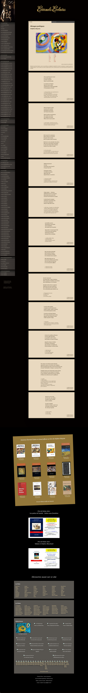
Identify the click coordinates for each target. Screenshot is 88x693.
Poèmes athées (4, 189)
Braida (35, 587)
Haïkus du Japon (4, 174)
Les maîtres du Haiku (5, 176)
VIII (55, 56)
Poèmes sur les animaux (5, 236)
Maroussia (3, 141)
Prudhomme (45, 594)
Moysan (44, 592)
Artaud (35, 586)
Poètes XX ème (27, 614)
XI (54, 60)
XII (55, 61)
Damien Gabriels (4, 147)
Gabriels (62, 588)
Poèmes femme (55, 609)
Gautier (26, 590)
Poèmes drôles (27, 609)
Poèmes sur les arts (5, 238)
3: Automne (36, 605)
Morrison (35, 592)
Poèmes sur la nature (5, 225)
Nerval (62, 592)
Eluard (44, 588)
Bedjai (16, 587)
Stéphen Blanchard (5, 136)
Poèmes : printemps (4, 187)
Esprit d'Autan (3, 273)
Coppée (16, 588)
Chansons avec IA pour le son (6, 52)
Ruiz (34, 595)
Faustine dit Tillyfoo (5, 263)
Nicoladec (17, 594)
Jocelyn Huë (3, 261)
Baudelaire (54, 586)
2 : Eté (26, 605)
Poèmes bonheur (28, 608)
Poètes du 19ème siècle (5, 251)
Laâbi (26, 591)
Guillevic (53, 590)
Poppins (26, 594)
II (49, 56)
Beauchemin (63, 586)
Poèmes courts (4, 196)
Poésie (30, 22)
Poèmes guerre (18, 610)
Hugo (62, 590)
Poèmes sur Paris (4, 244)
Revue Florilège (4, 255)
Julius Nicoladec (4, 130)
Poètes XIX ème (18, 614)
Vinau (35, 596)
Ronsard (26, 595)
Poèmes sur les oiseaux (5, 242)
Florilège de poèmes (5, 25)
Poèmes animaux (46, 606)
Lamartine (45, 591)
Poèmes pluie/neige (28, 612)
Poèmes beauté (18, 608)
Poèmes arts (54, 606)
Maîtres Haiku (27, 606)
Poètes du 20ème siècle (5, 253)
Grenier (44, 590)
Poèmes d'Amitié (4, 198)
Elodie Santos (3, 152)
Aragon (26, 586)
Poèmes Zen (3, 249)
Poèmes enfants (4, 203)
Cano (44, 587)
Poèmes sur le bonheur (5, 231)
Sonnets (44, 614)
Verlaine (17, 596)
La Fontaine (36, 591)
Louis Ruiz (3, 132)
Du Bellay (35, 588)
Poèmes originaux (4, 211)
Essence (2, 156)
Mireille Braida (4, 138)
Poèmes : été (3, 183)
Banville (44, 586)
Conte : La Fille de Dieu (5, 45)
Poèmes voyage (55, 613)
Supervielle (63, 595)
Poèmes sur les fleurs (5, 240)
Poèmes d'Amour (18, 609)
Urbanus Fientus (4, 268)
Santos (44, 595)
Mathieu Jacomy (4, 55)
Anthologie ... (54, 605)
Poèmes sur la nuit (4, 227)
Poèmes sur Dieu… (4, 214)
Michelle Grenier (4, 128)
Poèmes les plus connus (5, 207)
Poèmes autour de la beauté (6, 190)
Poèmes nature (55, 610)
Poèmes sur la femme (5, 216)
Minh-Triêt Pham (4, 149)
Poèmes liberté (27, 610)
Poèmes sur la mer (4, 220)
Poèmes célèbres (46, 608)
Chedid (62, 587)
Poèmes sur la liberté (5, 218)
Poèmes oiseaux (64, 610)
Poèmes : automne (4, 181)
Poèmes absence (37, 606)
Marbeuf (62, 591)
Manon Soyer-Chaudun (5, 158)
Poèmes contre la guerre (6, 194)
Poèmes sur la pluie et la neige (7, 229)
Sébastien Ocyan (4, 266)
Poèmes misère (46, 610)
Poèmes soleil (45, 612)
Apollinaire (17, 586)
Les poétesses (3, 179)
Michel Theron (4, 274)
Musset (53, 592)
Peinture (54, 22)
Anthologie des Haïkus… (5, 172)
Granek (35, 590)
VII (55, 55)
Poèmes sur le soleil (5, 233)
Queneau (53, 594)
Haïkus (62, 605)
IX (54, 57)
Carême (53, 587)
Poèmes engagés (4, 205)
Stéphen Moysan (4, 23)
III (49, 57)
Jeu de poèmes (3, 58)
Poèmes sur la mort (19, 613)
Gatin (16, 590)
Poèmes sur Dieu (55, 612)
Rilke (62, 594)
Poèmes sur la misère (5, 222)
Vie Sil (2, 134)
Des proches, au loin (5, 61)
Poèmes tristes (45, 613)
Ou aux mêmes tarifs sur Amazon (45, 501)
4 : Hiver (44, 605)
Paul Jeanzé (3, 145)
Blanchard (26, 587)
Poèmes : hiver (3, 185)
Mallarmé (54, 591)
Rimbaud (17, 595)
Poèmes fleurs (63, 609)
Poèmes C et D (36, 608)
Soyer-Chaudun (55, 595)
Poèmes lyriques (4, 209)
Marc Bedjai (3, 127)
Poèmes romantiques (5, 212)
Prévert (35, 594)
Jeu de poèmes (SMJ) (44, 671)
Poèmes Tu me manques (5, 247)
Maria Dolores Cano (5, 154)
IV (49, 59)
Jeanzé (16, 591)
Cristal (2, 143)
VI (49, 61)
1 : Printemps (17, 605)
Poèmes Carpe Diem (4, 192)
